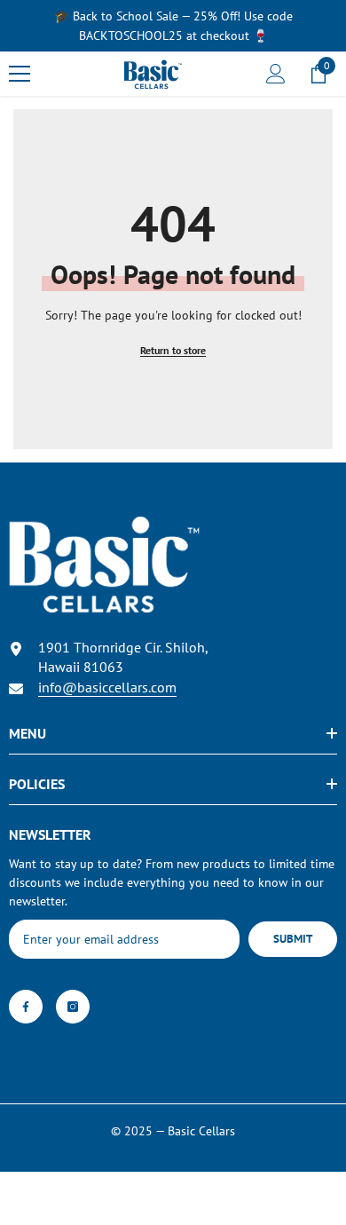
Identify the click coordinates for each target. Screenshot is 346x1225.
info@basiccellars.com (107, 687)
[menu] (19, 73)
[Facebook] (26, 1006)
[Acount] (276, 73)
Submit (292, 938)
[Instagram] (73, 1006)
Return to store (173, 350)
